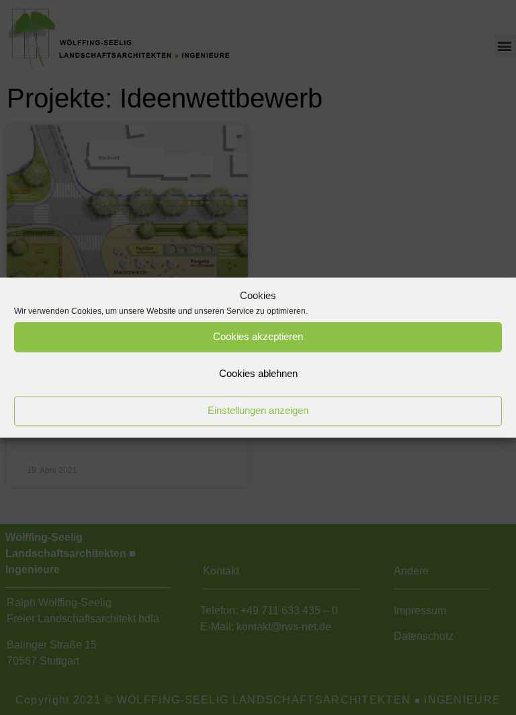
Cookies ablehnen (258, 373)
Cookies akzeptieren (258, 336)
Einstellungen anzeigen (258, 410)
